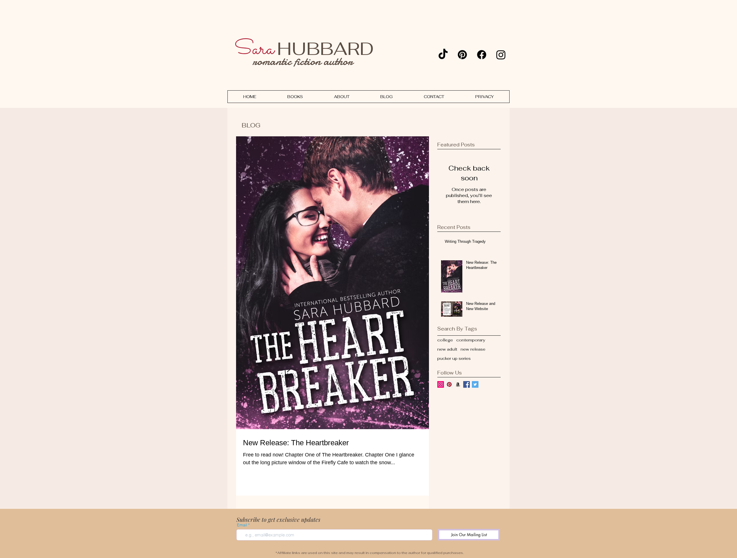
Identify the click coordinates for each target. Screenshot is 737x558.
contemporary (470, 340)
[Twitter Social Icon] (475, 384)
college (445, 340)
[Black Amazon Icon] (458, 384)
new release (473, 349)
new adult (447, 349)
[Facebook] (482, 55)
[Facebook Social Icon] (466, 384)
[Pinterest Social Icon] (449, 384)
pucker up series (454, 358)
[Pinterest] (462, 55)
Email (242, 525)
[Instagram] (501, 55)
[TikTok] (443, 55)
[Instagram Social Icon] (440, 384)
